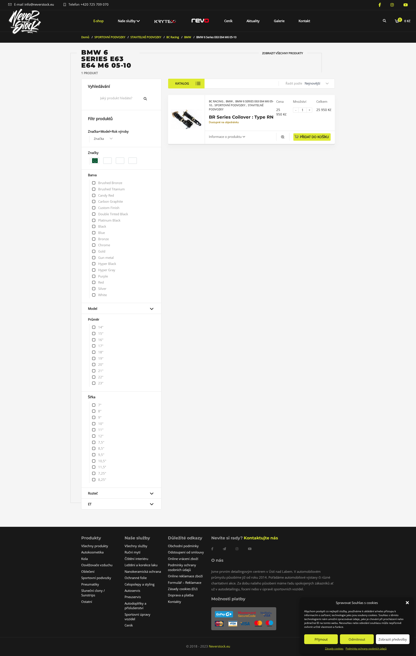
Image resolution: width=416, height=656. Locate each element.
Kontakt (304, 21)
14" (100, 327)
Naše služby (127, 21)
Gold (101, 251)
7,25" (102, 473)
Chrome (104, 245)
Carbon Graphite (110, 201)
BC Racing (172, 37)
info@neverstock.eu (39, 4)
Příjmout (321, 639)
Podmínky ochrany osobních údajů (366, 648)
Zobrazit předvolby (393, 639)
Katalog (182, 83)
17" (100, 346)
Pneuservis (133, 597)
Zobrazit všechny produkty (282, 53)
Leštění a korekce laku (141, 565)
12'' (100, 436)
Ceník (228, 21)
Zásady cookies (334, 648)
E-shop (98, 21)
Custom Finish (108, 208)
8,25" (102, 479)
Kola (84, 558)
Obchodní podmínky (183, 546)
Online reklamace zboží (185, 576)
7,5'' (101, 442)
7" (99, 405)
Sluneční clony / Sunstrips (93, 592)
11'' (100, 430)
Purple (103, 276)
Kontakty (174, 601)
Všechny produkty (94, 546)
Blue (101, 232)
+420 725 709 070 (95, 4)
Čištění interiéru (136, 558)
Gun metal (106, 257)
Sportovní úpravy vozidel (137, 616)
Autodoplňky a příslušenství (135, 605)
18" (100, 352)
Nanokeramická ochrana (143, 571)
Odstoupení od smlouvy (186, 552)
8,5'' (101, 448)
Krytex (165, 21)
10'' (100, 423)
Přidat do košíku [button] (314, 137)
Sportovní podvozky (96, 578)
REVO (200, 21)
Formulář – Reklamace (184, 582)
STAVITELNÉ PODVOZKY (145, 37)
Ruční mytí (132, 552)
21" (100, 371)
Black (102, 226)
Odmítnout (357, 639)
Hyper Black (107, 263)
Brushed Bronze (110, 183)
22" (100, 377)
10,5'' (102, 461)
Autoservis (132, 590)
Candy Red (106, 195)
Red (101, 282)
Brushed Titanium (111, 189)
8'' (99, 411)
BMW (187, 37)
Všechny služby (136, 546)
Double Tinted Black (113, 214)
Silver (102, 288)
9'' (99, 417)
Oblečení (87, 571)
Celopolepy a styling (139, 584)
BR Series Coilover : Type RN (241, 117)
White (102, 295)
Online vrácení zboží (183, 558)
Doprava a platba (180, 595)
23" (100, 383)
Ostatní (86, 601)
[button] (407, 603)
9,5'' (101, 454)
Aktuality (253, 21)
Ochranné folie (136, 578)
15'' (100, 333)
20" (100, 364)
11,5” (102, 467)
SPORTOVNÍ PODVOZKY (109, 37)
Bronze (103, 239)
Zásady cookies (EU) (182, 589)
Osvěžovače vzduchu (96, 565)
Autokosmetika (92, 552)
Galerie (279, 21)
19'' (100, 358)
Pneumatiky (90, 584)
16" (100, 340)
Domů (85, 37)
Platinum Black (109, 220)
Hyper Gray (106, 270)
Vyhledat (148, 98)
